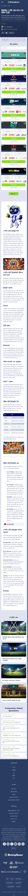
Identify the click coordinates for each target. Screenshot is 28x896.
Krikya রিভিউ (14, 71)
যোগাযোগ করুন (14, 819)
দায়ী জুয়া (13, 794)
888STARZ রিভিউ (14, 164)
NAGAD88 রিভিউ (14, 94)
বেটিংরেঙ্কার (6, 384)
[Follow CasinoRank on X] (11, 844)
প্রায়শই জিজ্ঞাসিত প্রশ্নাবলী (13, 800)
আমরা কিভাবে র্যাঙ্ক (14, 816)
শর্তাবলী (24, 892)
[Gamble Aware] (11, 871)
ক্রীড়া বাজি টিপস (13, 792)
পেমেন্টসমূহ (14, 770)
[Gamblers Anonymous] (11, 863)
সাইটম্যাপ (14, 821)
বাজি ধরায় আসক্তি (4, 892)
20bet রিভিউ (13, 117)
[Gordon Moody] (14, 867)
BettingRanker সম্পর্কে (14, 810)
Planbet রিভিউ (13, 141)
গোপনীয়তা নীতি (20, 892)
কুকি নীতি (9, 892)
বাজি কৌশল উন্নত (6, 354)
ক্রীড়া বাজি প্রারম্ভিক (9, 252)
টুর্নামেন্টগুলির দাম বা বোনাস (10, 373)
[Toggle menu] (2, 2)
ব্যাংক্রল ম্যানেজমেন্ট (14, 797)
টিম (13, 778)
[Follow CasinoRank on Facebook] (4, 844)
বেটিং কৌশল (13, 789)
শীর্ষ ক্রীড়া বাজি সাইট (8, 390)
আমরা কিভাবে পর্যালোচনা (14, 813)
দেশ (13, 773)
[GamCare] (19, 863)
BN (13, 848)
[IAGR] (5, 863)
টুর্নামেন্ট (13, 775)
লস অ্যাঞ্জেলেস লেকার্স (17, 583)
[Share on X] (2, 33)
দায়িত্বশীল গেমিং (14, 892)
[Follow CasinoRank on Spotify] (19, 844)
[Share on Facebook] (6, 33)
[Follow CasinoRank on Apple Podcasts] (23, 844)
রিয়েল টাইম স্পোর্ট (15, 560)
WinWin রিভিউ (13, 187)
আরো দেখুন (13, 193)
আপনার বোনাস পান (14, 68)
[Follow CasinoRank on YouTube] (15, 844)
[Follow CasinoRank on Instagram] (8, 844)
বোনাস (13, 767)
